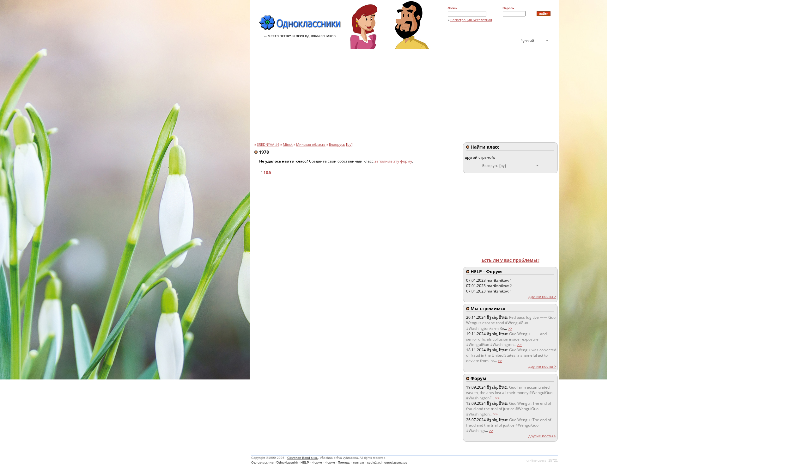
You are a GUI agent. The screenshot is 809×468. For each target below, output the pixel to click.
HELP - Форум (311, 462)
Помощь (344, 462)
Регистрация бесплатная (471, 19)
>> (510, 328)
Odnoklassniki (287, 462)
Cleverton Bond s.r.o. (302, 457)
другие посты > (542, 296)
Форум (330, 462)
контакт (358, 462)
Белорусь (337, 144)
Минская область (310, 144)
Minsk (288, 144)
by (349, 144)
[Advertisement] (404, 96)
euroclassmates (395, 462)
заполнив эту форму (393, 161)
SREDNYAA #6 (268, 144)
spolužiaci (374, 462)
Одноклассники (263, 462)
